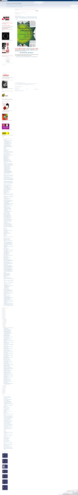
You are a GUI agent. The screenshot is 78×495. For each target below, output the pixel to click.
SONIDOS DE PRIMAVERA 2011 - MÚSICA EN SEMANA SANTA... (8, 343)
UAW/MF (5, 294)
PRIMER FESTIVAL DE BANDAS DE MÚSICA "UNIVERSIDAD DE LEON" (8, 260)
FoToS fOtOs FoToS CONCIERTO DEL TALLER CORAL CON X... (7, 350)
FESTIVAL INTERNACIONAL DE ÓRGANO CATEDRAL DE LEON (8, 204)
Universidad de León (20, 84)
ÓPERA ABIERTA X (6, 254)
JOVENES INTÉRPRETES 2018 (7, 216)
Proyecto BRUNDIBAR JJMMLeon (7, 401)
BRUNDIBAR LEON (6, 158)
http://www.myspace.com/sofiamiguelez (8, 405)
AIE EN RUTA (5, 150)
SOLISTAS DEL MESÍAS (6, 273)
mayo (4, 325)
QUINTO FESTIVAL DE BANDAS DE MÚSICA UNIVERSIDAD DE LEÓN (8, 263)
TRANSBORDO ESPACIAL (7, 293)
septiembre (4, 322)
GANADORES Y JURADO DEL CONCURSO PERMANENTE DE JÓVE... (8, 365)
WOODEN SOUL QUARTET (7, 299)
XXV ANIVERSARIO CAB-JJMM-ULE (8, 304)
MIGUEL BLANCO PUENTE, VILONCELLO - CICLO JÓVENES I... (8, 354)
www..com (5, 464)
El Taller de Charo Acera (6, 445)
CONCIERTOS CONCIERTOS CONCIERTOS (21, 83)
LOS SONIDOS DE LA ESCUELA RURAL (8, 226)
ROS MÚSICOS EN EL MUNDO (7, 265)
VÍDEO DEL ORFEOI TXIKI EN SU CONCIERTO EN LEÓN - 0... (7, 380)
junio (4, 324)
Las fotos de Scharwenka (6, 408)
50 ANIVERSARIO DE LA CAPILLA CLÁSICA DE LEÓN (8, 144)
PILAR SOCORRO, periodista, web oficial (8, 420)
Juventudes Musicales (6, 218)
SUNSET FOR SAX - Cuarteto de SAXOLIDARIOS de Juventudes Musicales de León (8, 404)
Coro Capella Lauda (6, 176)
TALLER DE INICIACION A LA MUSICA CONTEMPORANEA (8, 286)
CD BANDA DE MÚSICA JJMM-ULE (8, 163)
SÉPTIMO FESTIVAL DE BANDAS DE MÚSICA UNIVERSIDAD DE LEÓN (8, 269)
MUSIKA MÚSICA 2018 (6, 239)
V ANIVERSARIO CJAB (6, 296)
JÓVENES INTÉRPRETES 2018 (7, 217)
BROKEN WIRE (5, 406)
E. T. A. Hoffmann (4, 23)
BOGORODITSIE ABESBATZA (26, 52)
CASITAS (5, 162)
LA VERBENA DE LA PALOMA (7, 221)
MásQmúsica (5, 229)
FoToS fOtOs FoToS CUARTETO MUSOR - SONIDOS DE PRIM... (8, 346)
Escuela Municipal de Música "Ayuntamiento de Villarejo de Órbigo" (8, 424)
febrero (4, 386)
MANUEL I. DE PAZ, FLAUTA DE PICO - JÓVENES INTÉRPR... (7, 361)
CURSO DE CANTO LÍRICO (7, 184)
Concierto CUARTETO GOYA (6, 476)
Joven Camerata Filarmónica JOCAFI (8, 435)
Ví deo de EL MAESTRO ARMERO (7, 402)
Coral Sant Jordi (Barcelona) (7, 440)
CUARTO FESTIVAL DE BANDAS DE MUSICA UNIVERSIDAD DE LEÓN (8, 182)
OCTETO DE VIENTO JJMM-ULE (7, 243)
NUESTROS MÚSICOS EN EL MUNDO (8, 240)
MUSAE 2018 (5, 235)
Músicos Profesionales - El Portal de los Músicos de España (8, 426)
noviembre (4, 320)
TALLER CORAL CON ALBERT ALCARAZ (8, 278)
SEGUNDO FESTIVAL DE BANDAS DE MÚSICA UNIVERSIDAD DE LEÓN (8, 266)
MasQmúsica (5, 228)
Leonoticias (5, 431)
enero (4, 387)
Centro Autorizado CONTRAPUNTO (8, 164)
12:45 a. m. (24, 82)
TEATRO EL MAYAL (6, 289)
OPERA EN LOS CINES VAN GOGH (8, 255)
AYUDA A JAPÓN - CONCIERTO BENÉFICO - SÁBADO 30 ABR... (8, 328)
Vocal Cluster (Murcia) (6, 439)
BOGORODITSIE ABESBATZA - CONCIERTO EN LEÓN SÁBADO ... (7, 330)
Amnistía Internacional (6, 441)
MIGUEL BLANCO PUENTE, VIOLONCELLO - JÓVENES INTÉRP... (7, 367)
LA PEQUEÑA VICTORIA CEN (7, 220)
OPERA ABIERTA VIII (6, 253)
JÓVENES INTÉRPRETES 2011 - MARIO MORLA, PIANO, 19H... (7, 337)
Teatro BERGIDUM (6, 287)
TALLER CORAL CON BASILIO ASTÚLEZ (8, 280)
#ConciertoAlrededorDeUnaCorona (7, 138)
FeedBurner (9, 62)
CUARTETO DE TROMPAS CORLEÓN (8, 178)
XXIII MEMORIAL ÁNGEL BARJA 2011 (8, 303)
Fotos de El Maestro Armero (7, 409)
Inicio (27, 89)
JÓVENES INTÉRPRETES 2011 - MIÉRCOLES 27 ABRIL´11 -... (7, 335)
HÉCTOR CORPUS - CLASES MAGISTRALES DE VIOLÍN (7, 208)
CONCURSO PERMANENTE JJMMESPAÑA (7, 169)
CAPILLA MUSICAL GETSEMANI (7, 161)
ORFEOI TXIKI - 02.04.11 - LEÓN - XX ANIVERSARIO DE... (7, 382)
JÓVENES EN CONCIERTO (7, 214)
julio (4, 323)
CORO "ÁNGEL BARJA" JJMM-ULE (30, 83)
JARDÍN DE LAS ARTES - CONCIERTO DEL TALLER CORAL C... (8, 352)
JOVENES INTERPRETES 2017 (7, 215)
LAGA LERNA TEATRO (6, 438)
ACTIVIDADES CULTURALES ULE (8, 146)
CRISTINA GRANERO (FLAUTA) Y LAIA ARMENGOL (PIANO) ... (7, 363)
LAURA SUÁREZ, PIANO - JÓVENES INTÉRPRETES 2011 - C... (7, 339)
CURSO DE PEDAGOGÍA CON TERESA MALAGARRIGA (8, 186)
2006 (3, 393)
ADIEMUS (5, 147)
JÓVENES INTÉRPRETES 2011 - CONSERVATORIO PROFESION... (7, 332)
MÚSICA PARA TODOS (6, 238)
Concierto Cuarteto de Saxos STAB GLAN (6, 488)
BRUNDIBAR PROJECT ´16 (7, 160)
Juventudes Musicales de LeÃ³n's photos (6, 467)
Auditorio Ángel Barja (6, 153)
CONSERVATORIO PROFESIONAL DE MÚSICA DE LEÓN (8, 173)
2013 (3, 316)
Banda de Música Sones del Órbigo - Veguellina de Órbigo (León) (8, 422)
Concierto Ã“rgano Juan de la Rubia (6, 482)
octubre (4, 321)
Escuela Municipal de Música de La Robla (8, 194)
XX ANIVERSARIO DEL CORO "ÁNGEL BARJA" (29, 84)
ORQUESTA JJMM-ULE (6, 257)
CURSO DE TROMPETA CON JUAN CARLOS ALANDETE (8, 188)
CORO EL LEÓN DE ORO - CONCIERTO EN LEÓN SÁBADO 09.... (8, 376)
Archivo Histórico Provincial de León (8, 152)
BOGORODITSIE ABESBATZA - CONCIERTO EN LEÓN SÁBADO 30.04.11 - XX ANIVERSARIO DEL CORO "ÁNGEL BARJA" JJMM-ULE (26, 17)
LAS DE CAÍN (5, 222)
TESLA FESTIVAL (6, 291)
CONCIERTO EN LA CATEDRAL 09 (8, 165)
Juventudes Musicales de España (7, 397)
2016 (3, 313)
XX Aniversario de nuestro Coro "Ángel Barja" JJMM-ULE (26, 50)
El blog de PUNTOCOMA (14, 3)
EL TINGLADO (5, 410)
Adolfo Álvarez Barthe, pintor (7, 437)
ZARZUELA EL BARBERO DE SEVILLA (8, 305)
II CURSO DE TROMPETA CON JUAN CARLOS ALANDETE (8, 211)
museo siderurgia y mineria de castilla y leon (8, 236)
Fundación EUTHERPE (6, 400)
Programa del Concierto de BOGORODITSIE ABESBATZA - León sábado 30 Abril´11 (26, 56)
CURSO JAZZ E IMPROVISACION (7, 189)
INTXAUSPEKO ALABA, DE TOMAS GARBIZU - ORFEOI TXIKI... (7, 372)
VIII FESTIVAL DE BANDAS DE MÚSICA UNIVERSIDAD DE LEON (8, 298)
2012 (3, 317)
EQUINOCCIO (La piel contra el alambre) (8, 193)
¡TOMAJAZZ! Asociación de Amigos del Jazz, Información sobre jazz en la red (8, 416)
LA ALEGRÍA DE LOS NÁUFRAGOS (8, 219)
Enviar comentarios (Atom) (21, 90)
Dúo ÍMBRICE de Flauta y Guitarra (7, 411)
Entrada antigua (36, 89)
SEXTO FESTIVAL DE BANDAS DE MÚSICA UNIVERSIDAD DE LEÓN (8, 271)
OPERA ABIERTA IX (6, 248)
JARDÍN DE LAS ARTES (6, 213)
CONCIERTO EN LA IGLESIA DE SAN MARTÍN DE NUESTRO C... (7, 371)
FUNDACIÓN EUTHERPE (6, 206)
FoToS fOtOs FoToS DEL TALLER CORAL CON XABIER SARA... (8, 356)
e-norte (4, 430)
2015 (3, 314)
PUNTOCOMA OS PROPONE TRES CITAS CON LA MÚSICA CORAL (8, 384)
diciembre (4, 319)
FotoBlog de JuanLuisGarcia (7, 407)
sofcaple (4, 272)
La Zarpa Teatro (5, 436)
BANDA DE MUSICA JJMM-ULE (7, 155)
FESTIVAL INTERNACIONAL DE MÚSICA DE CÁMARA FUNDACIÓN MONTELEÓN (8, 201)
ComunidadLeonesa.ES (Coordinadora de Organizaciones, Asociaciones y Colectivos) (8, 428)
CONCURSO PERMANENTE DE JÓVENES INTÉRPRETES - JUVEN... (8, 369)
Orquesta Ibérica (5, 256)
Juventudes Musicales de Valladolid (7, 446)
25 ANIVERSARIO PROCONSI (7, 142)
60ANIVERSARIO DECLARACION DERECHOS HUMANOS (7, 145)
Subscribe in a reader (17, 13)
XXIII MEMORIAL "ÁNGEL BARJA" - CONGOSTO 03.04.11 (7, 378)
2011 (3, 318)
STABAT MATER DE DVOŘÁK (7, 277)
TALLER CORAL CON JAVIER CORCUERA (8, 282)
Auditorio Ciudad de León (6, 154)
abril (4, 326)
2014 (3, 315)
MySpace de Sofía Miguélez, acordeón (8, 447)
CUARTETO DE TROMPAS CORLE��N (8, 179)
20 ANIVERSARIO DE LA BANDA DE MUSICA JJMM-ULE (8, 141)
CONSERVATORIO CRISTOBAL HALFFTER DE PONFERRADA (7, 171)
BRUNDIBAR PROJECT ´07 (7, 159)
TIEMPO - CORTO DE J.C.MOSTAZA (8, 292)
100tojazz (5, 139)
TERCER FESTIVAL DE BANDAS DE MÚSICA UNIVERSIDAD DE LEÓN (8, 290)
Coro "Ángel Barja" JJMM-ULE (7, 396)
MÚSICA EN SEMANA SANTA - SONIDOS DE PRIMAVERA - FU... (8, 374)
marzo (4, 385)
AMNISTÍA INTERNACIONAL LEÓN (8, 151)
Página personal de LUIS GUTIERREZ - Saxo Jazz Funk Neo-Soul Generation (8, 418)
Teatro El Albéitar (5, 288)
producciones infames (6, 261)
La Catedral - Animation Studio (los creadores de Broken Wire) (7, 419)
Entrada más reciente (17, 89)
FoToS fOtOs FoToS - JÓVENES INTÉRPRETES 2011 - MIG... (6, 359)
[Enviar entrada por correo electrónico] (25, 82)
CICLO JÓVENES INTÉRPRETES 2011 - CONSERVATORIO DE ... (7, 333)
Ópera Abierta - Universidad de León (8, 425)
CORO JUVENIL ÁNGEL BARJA (7, 177)
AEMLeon (5, 148)
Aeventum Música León (6, 149)
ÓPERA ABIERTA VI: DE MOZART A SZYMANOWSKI (8, 252)
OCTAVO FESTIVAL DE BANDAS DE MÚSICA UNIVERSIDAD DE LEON (8, 242)
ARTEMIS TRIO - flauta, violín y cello (8, 444)
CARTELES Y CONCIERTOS (6, 461)
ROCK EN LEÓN (5, 264)
